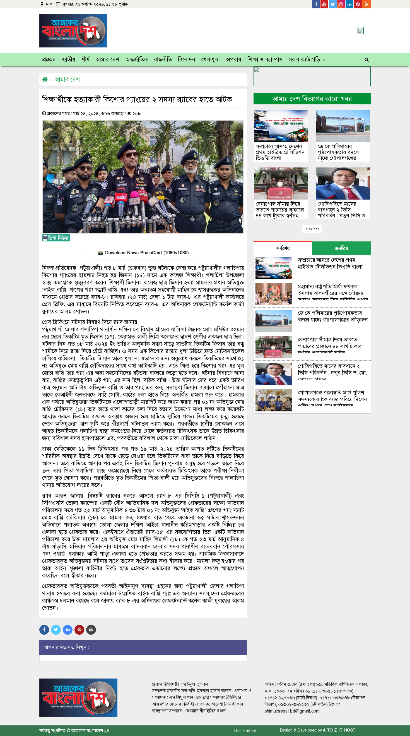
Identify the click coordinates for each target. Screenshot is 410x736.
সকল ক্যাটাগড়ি (304, 59)
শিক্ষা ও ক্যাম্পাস (265, 59)
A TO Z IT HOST (339, 730)
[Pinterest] (358, 4)
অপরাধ (233, 59)
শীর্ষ (85, 59)
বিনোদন (186, 59)
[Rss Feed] (366, 4)
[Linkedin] (350, 4)
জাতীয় (68, 59)
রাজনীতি (163, 59)
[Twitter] (333, 4)
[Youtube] (324, 4)
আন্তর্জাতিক (137, 59)
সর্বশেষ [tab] (283, 248)
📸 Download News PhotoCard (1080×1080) (143, 253)
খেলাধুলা (210, 59)
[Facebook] (316, 4)
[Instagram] (341, 4)
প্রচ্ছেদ (49, 59)
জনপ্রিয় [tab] (341, 248)
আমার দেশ (107, 59)
